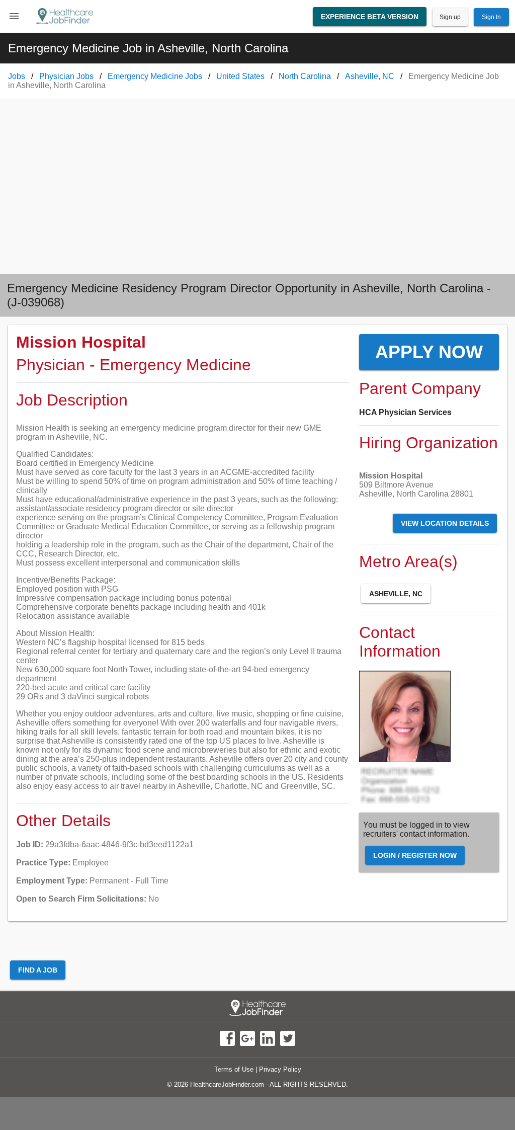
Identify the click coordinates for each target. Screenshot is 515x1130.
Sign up (450, 17)
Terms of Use (233, 1069)
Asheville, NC (395, 594)
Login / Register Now (415, 855)
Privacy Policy (280, 1069)
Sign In (491, 17)
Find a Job (37, 970)
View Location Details (445, 523)
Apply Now (429, 352)
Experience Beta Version (369, 17)
